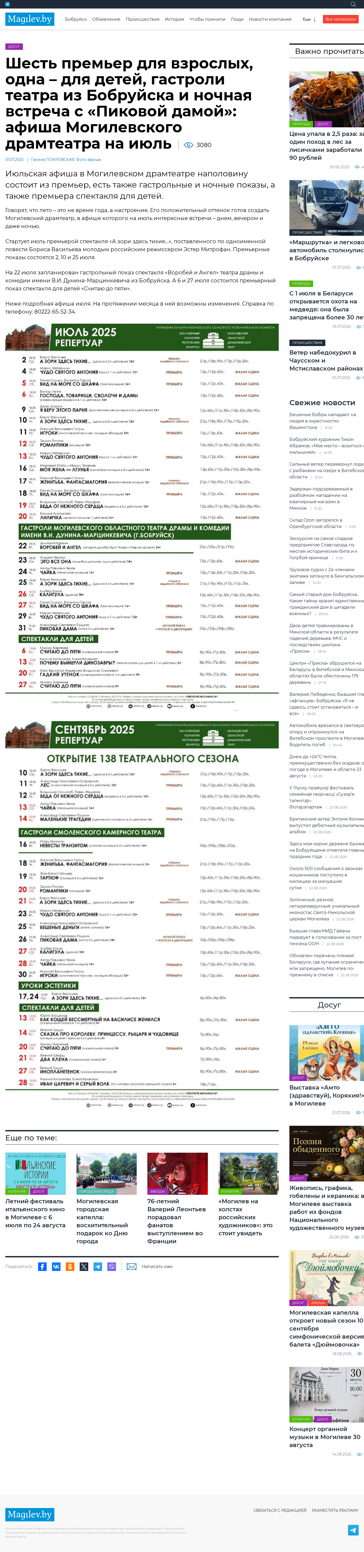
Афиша (318, 1303)
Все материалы (341, 19)
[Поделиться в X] (84, 1266)
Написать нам (157, 1266)
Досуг (14, 46)
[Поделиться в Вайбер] (111, 1266)
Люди (237, 19)
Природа (301, 124)
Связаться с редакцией (280, 1510)
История (174, 19)
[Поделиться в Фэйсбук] (42, 1266)
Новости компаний (270, 19)
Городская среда (96, 1191)
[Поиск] (353, 4)
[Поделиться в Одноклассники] (70, 1266)
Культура (17, 1191)
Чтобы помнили (207, 19)
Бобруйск (76, 19)
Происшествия (143, 19)
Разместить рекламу (335, 1510)
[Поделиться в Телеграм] (98, 1266)
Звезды (157, 1191)
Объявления (106, 19)
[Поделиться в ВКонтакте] (56, 1266)
